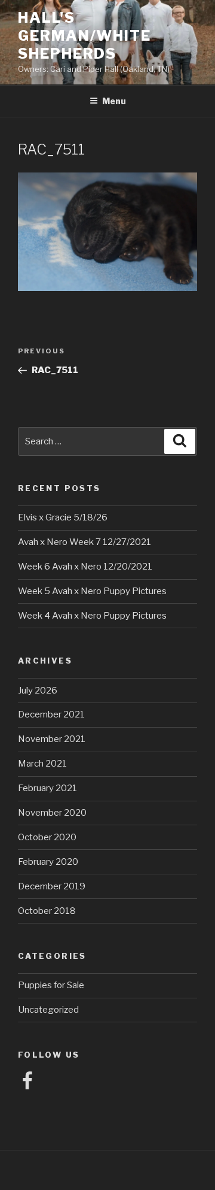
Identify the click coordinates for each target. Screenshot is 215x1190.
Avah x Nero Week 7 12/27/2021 (84, 542)
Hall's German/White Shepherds (84, 35)
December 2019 (51, 886)
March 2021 (42, 763)
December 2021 (51, 714)
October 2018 (47, 911)
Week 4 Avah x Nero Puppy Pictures (92, 615)
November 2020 (52, 812)
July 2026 (37, 690)
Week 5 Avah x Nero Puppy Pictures (92, 591)
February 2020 (48, 861)
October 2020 (47, 837)
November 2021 (51, 739)
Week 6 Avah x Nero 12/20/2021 (85, 566)
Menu (114, 101)
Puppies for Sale (51, 985)
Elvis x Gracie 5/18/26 (63, 517)
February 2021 (47, 788)
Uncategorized (48, 1009)
